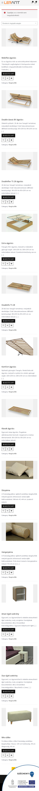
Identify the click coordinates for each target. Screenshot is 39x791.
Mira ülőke (6, 737)
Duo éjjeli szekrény (10, 675)
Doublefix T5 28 (8, 305)
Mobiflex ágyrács (9, 58)
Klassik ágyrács (8, 428)
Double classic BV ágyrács (12, 119)
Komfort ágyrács (9, 367)
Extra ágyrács (7, 243)
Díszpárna (6, 490)
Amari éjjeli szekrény (10, 614)
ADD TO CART (9, 74)
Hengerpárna (7, 552)
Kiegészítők (13, 83)
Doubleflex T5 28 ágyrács (12, 181)
